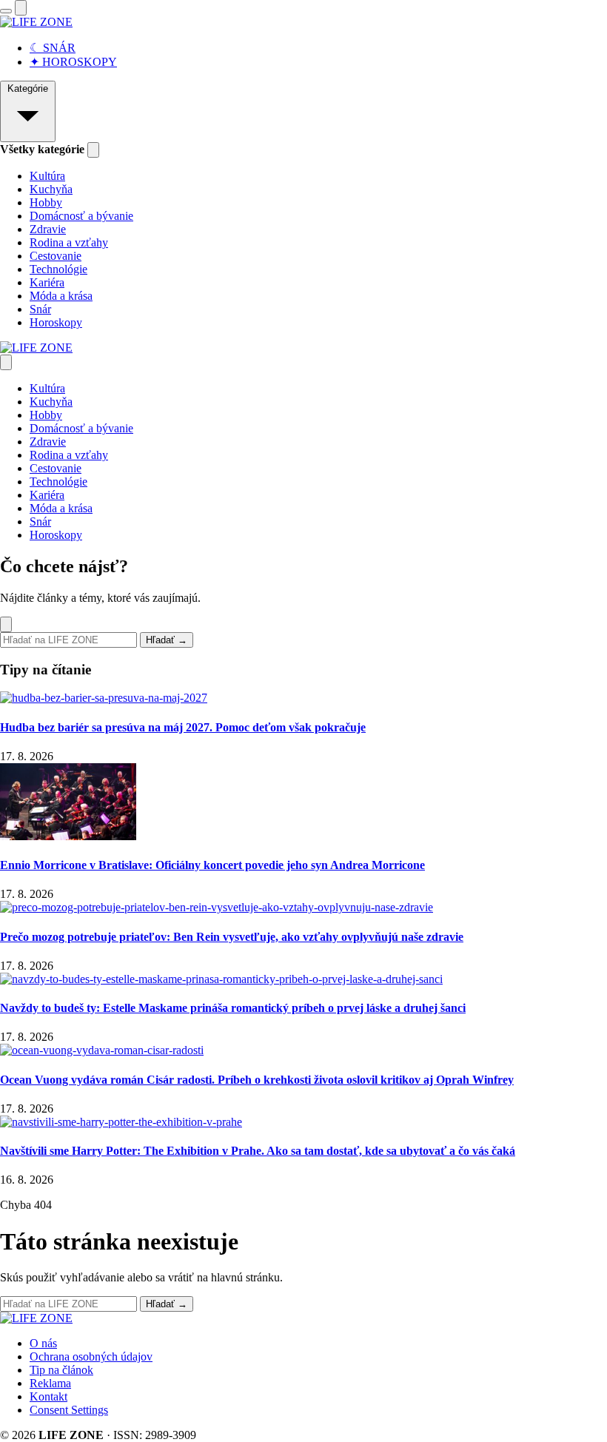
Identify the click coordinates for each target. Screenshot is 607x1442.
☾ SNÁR (53, 47)
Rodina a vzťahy (69, 242)
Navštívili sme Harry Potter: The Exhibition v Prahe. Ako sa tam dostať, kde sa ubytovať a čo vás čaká (257, 1150)
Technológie (58, 269)
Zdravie (48, 229)
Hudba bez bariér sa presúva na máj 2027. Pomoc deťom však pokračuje (183, 727)
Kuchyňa (51, 189)
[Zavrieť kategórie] (93, 150)
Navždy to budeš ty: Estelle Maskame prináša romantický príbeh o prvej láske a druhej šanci (233, 1008)
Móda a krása (61, 295)
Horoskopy (56, 322)
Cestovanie (55, 255)
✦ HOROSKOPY (73, 62)
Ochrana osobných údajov (91, 1356)
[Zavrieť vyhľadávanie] (6, 624)
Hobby (46, 202)
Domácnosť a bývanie (81, 215)
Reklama (50, 1383)
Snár (40, 309)
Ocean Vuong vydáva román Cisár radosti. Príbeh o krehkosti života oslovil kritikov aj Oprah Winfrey (257, 1079)
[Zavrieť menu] (6, 362)
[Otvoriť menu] (6, 11)
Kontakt (48, 1396)
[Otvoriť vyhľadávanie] (21, 8)
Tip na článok (61, 1370)
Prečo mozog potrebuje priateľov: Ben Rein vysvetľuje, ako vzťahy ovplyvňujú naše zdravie (231, 936)
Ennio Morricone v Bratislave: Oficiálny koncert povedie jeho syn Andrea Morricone (212, 865)
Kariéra (47, 282)
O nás (43, 1343)
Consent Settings (69, 1410)
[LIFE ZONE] (36, 22)
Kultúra (47, 176)
